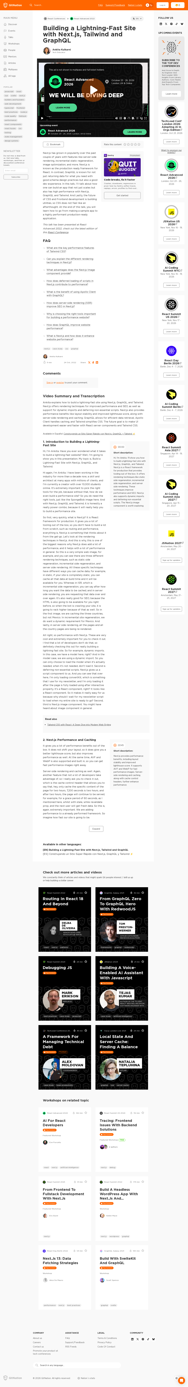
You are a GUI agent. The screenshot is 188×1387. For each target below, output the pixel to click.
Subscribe (15, 177)
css (66, 349)
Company (38, 1333)
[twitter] (166, 23)
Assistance (72, 1333)
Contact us (38, 1346)
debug (112, 1167)
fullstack (22, 116)
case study (57, 349)
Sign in (50, 382)
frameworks (106, 947)
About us (37, 1338)
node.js (24, 112)
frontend (21, 108)
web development (13, 104)
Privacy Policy (104, 1342)
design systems (11, 141)
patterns (64, 947)
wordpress (114, 1236)
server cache (123, 1085)
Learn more (135, 132)
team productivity (65, 1085)
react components (13, 124)
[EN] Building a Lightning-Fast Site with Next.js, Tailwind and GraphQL (85, 850)
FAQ (100, 5)
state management (13, 137)
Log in (162, 5)
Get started (122, 195)
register (60, 382)
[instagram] (171, 23)
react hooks (10, 128)
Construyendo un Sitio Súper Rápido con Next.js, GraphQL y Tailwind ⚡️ (99, 434)
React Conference (58, 232)
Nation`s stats (135, 5)
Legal (101, 1333)
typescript (9, 108)
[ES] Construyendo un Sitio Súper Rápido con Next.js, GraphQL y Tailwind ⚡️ (88, 854)
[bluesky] (181, 23)
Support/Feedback (115, 5)
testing (8, 132)
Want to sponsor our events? (171, 151)
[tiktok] (176, 23)
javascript (76, 1016)
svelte (113, 1305)
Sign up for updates (171, 560)
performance (50, 1305)
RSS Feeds (71, 1346)
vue (112, 1085)
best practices (50, 1016)
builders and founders (14, 100)
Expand (96, 829)
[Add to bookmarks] (85, 893)
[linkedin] (160, 23)
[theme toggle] (149, 5)
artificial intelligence (123, 1016)
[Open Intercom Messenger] (181, 1380)
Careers (37, 1342)
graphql (74, 349)
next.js (47, 349)
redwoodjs (129, 947)
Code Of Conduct (106, 1346)
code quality (10, 116)
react (46, 947)
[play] (93, 90)
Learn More (63, 107)
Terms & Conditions (107, 1338)
